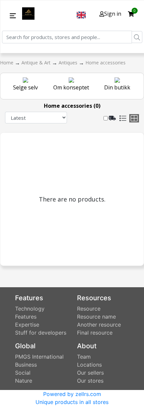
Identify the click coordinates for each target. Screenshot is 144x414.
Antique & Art (36, 62)
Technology (30, 308)
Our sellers (90, 372)
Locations (89, 364)
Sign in (112, 13)
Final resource (95, 332)
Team (84, 356)
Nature (23, 380)
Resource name (96, 316)
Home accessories (105, 62)
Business (26, 364)
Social (22, 372)
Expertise (27, 324)
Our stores (90, 380)
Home (7, 62)
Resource (88, 308)
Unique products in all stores (72, 402)
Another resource (99, 324)
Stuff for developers (40, 332)
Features (26, 316)
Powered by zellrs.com (72, 394)
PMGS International (39, 356)
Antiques (69, 62)
